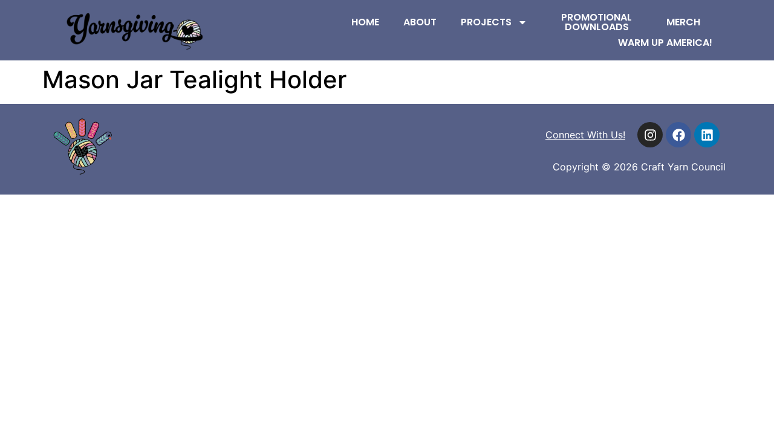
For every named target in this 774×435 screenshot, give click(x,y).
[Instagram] (650, 134)
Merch (683, 22)
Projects (486, 22)
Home (365, 22)
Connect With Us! (585, 135)
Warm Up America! (665, 43)
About (420, 22)
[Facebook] (678, 134)
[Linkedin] (707, 134)
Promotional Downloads (596, 22)
